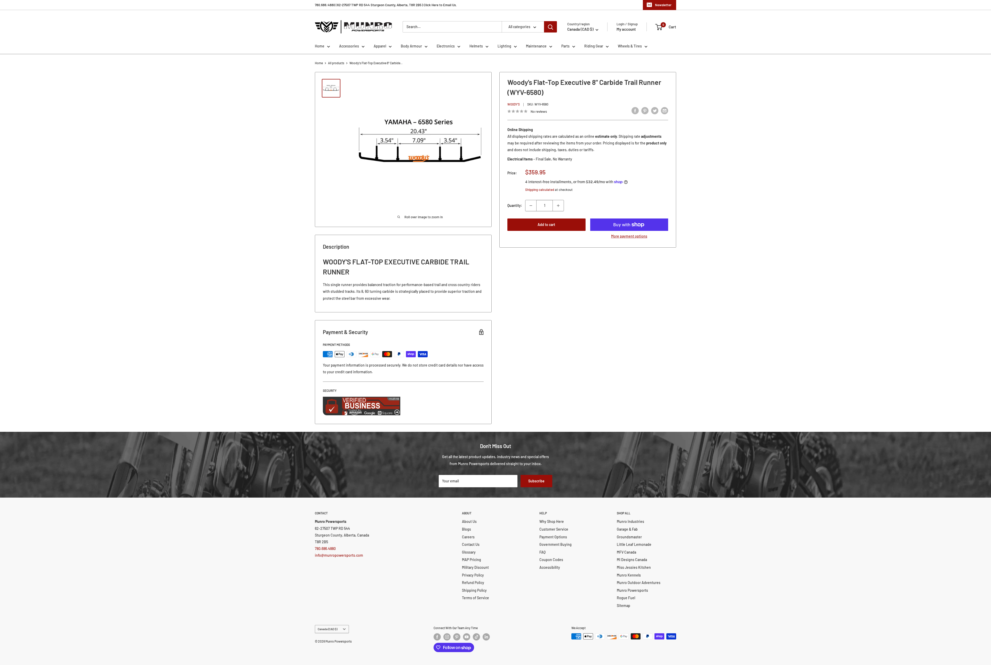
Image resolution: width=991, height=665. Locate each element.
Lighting (504, 46)
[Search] (550, 27)
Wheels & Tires (630, 46)
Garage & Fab (627, 529)
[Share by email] (664, 110)
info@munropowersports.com (339, 555)
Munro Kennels (629, 575)
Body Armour (411, 46)
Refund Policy (473, 582)
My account (626, 29)
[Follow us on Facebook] (437, 636)
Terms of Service (475, 598)
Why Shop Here (551, 521)
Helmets (476, 46)
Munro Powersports (632, 590)
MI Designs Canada (632, 559)
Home (319, 46)
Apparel (380, 46)
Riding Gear (593, 46)
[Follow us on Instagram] (447, 636)
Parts (565, 46)
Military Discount (475, 567)
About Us (469, 521)
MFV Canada (626, 552)
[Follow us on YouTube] (466, 636)
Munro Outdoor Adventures (638, 582)
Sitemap (623, 605)
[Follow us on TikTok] (476, 636)
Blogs (466, 529)
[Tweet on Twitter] (654, 110)
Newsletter (663, 5)
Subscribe (536, 481)
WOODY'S (513, 104)
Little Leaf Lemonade (634, 544)
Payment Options (553, 537)
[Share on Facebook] (635, 110)
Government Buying (555, 544)
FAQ (542, 552)
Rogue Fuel (626, 598)
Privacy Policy (473, 575)
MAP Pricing (471, 559)
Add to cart (546, 224)
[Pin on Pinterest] (645, 110)
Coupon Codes (551, 559)
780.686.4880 (325, 548)
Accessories (349, 46)
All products (336, 63)
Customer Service (553, 529)
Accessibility (549, 567)
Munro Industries (630, 521)
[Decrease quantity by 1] (530, 205)
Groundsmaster (629, 537)
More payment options (629, 236)
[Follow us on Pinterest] (456, 636)
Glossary (469, 552)
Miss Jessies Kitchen (634, 567)
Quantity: (514, 205)
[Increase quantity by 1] (558, 205)
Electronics (446, 46)
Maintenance (536, 46)
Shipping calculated (539, 190)
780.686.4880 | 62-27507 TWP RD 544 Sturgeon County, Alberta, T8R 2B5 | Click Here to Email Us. (386, 5)
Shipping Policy (474, 590)
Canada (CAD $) (327, 629)
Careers (468, 537)
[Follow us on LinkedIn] (486, 636)
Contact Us (470, 544)
